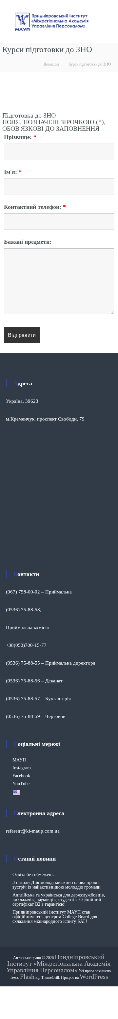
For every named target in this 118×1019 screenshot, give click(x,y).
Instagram (21, 767)
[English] (17, 792)
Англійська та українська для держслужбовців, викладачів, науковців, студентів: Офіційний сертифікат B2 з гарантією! (58, 900)
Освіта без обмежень (32, 874)
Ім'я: (13, 172)
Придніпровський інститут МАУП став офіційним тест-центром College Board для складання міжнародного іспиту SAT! (54, 917)
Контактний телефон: (35, 207)
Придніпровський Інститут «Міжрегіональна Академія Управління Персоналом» (58, 963)
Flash (27, 976)
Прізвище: (20, 137)
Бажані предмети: (27, 241)
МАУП (19, 759)
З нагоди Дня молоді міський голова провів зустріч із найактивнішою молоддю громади (56, 885)
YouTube (21, 783)
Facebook (21, 775)
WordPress (94, 976)
